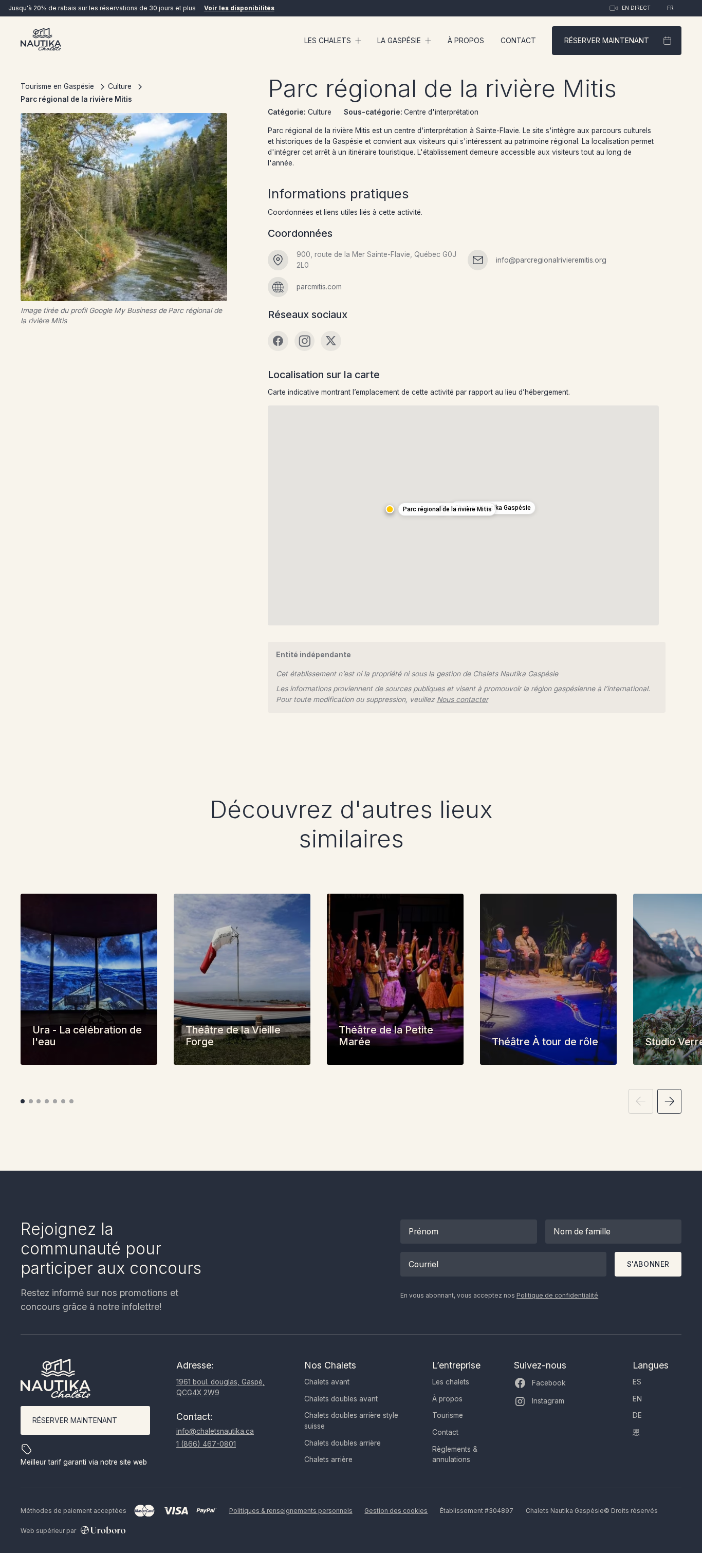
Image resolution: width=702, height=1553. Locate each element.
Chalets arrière (328, 1459)
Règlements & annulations (454, 1454)
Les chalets (450, 1382)
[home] (41, 40)
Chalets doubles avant (341, 1399)
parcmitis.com (319, 287)
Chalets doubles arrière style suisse (351, 1420)
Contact (518, 40)
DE (637, 1415)
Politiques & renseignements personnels (291, 1510)
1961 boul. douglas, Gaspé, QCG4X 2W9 (220, 1387)
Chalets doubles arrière (342, 1443)
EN (637, 1399)
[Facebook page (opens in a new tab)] (278, 341)
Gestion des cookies (396, 1510)
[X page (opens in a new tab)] (331, 341)
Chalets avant (326, 1382)
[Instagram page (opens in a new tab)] (304, 341)
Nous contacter (462, 699)
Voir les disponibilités (239, 8)
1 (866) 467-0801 (206, 1444)
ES (637, 1382)
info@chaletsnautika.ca (215, 1431)
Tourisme (447, 1415)
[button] (332, 40)
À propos (466, 40)
